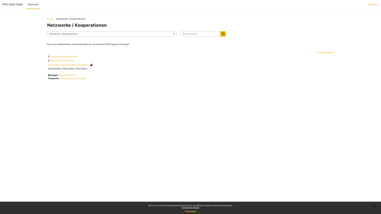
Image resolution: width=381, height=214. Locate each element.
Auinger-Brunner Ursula (72, 78)
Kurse (50, 18)
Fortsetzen (190, 211)
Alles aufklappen (325, 52)
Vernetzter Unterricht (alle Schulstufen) (68, 64)
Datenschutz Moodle (190, 207)
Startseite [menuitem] (33, 4)
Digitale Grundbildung (62, 60)
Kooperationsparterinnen (64, 56)
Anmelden (373, 4)
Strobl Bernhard (67, 75)
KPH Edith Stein (12, 4)
